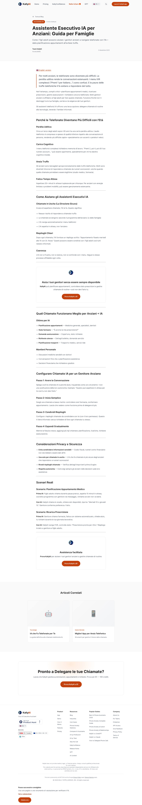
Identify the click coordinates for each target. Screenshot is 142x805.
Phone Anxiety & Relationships (99, 730)
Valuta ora (24, 800)
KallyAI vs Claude (94, 737)
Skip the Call (74, 742)
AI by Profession (75, 735)
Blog (71, 715)
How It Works (59, 723)
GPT (86, 4)
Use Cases (73, 722)
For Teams (116, 718)
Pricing (45, 4)
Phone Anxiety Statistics (74, 727)
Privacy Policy (117, 732)
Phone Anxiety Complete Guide (97, 722)
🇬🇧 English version (43, 70)
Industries (73, 718)
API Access (116, 725)
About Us (116, 715)
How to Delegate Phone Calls (98, 740)
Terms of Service (116, 736)
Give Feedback (118, 729)
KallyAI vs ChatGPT (95, 733)
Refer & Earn (75, 4)
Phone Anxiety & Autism (97, 727)
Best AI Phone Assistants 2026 (97, 716)
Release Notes (74, 748)
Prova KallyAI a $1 (71, 296)
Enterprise (116, 722)
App (58, 715)
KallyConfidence (58, 4)
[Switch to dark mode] (106, 4)
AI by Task (73, 738)
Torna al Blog (39, 16)
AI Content (73, 755)
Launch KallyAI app (120, 4)
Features (60, 728)
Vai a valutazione (24, 794)
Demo (36, 4)
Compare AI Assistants (77, 731)
